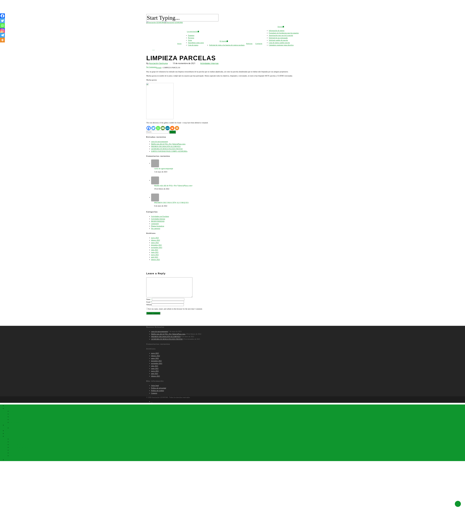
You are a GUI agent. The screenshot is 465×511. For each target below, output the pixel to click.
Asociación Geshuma (158, 63)
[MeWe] (167, 128)
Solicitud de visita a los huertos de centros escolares (27, 428)
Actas (11, 417)
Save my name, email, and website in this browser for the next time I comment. (175, 309)
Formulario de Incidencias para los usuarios (24, 442)
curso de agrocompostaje (159, 142)
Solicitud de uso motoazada (19, 447)
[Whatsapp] (2, 25)
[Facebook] (2, 15)
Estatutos (13, 411)
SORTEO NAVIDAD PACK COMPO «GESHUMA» (169, 151)
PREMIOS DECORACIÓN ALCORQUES (166, 146)
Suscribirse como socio (17, 419)
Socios (7, 436)
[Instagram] (2, 30)
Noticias (7, 431)
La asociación (9, 408)
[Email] (163, 128)
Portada (158, 68)
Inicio (7, 406)
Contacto (8, 433)
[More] (177, 128)
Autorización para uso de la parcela (22, 444)
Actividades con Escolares (160, 216)
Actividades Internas (209, 63)
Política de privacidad (158, 388)
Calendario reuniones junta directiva (22, 456)
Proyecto (13, 414)
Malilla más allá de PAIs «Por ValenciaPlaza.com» (168, 144)
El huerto (8, 425)
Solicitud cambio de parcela (19, 450)
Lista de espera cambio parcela (20, 453)
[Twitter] (2, 20)
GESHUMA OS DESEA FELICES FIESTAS (167, 149)
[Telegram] (2, 35)
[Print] (172, 128)
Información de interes (17, 439)
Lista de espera (15, 422)
